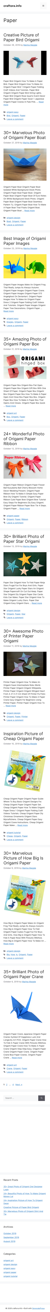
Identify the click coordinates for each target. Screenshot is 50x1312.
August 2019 (9, 1241)
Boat (9, 221)
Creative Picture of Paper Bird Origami (21, 37)
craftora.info (12, 6)
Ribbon (25, 519)
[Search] (41, 1098)
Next (18, 1084)
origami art (12, 413)
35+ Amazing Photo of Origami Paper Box (25, 341)
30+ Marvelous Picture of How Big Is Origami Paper (23, 858)
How (13, 954)
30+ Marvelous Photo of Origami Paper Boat (24, 135)
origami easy (12, 112)
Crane (9, 1068)
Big (8, 954)
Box (8, 417)
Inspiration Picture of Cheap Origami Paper (23, 736)
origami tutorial (14, 832)
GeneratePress (38, 1308)
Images (10, 322)
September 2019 (11, 1237)
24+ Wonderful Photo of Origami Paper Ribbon (23, 438)
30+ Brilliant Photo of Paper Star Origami (23, 539)
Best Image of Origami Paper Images (24, 241)
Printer (25, 716)
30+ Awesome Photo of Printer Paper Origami (23, 636)
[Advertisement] (25, 1141)
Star (23, 614)
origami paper (13, 516)
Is (17, 954)
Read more (29, 210)
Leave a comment (15, 119)
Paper (22, 115)
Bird (8, 115)
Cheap (10, 836)
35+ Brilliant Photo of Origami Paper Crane (23, 974)
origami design (13, 218)
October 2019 (9, 1233)
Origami (15, 115)
